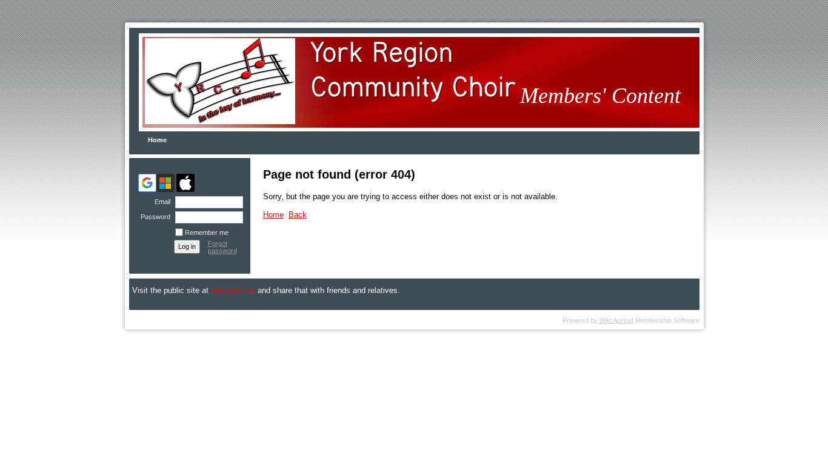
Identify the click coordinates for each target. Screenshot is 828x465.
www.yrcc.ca (232, 290)
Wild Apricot (616, 320)
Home (157, 139)
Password (153, 216)
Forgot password (222, 247)
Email (160, 201)
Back (298, 214)
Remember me (207, 232)
